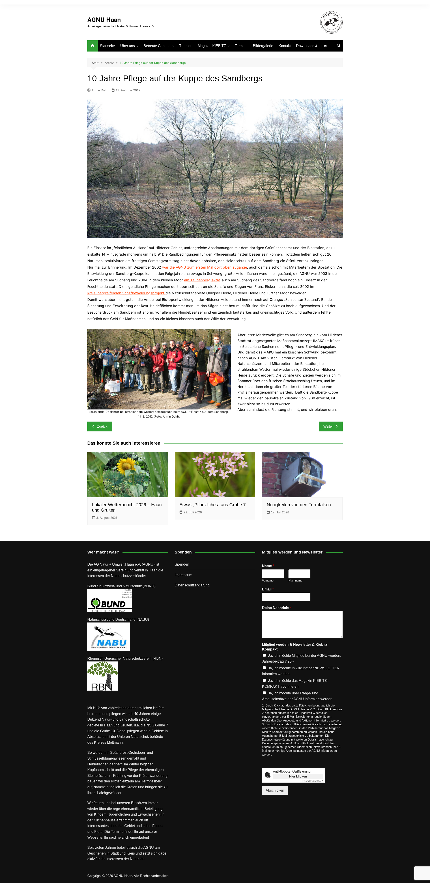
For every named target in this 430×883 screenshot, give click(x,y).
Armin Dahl (99, 90)
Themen (185, 46)
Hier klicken (298, 776)
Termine (241, 46)
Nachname (295, 580)
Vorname (267, 580)
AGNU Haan (104, 20)
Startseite (107, 46)
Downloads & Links (311, 46)
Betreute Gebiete (157, 46)
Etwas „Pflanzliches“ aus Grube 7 (212, 504)
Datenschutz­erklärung (192, 585)
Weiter (328, 426)
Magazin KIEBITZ (212, 46)
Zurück (102, 426)
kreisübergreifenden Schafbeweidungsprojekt (126, 293)
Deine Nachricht (277, 608)
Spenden (182, 564)
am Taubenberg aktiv (202, 280)
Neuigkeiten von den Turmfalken (299, 504)
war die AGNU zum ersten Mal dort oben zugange (204, 267)
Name (268, 566)
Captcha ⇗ (313, 781)
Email (268, 589)
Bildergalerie (263, 46)
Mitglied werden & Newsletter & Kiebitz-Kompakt (295, 647)
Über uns (127, 46)
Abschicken (275, 790)
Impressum (183, 575)
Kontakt (285, 46)
